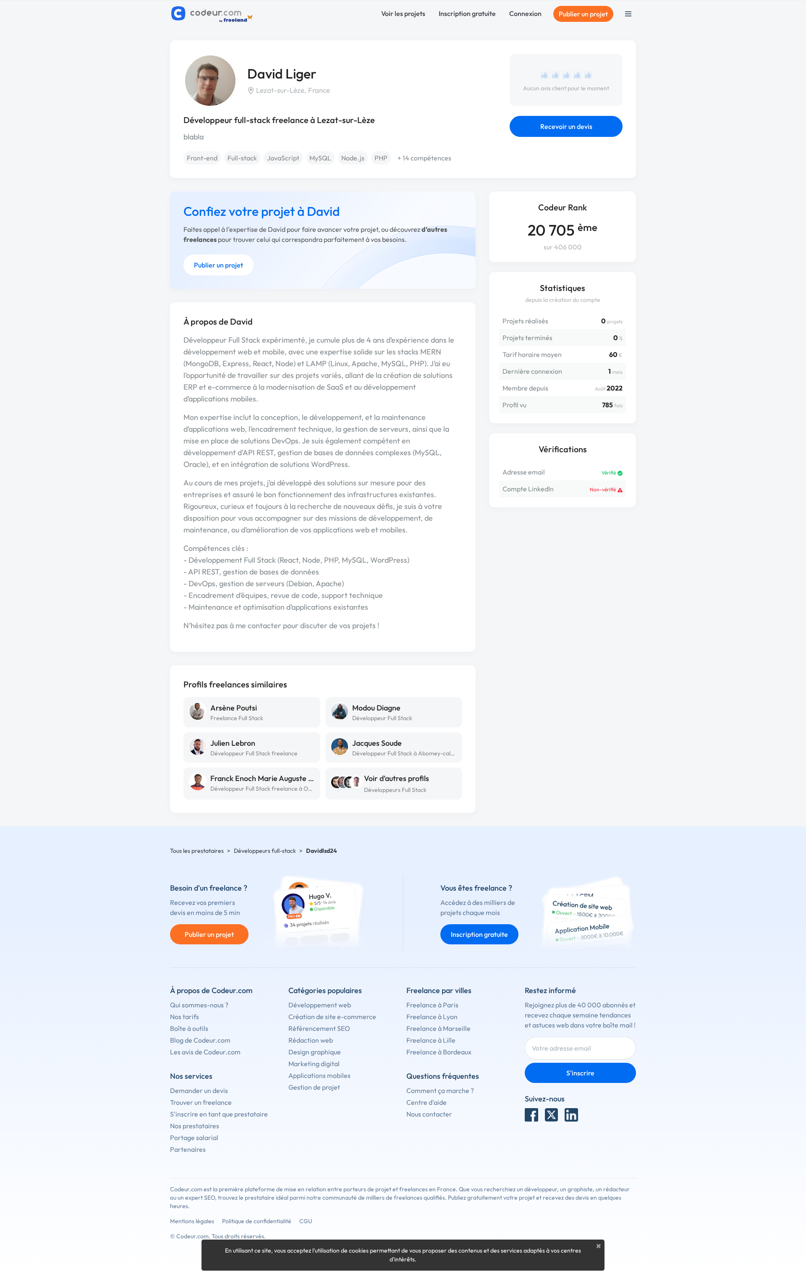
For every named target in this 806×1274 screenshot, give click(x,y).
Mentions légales (192, 1221)
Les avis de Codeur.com (205, 1052)
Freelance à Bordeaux (438, 1052)
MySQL (320, 158)
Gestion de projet (314, 1087)
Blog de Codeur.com (200, 1040)
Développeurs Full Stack (395, 790)
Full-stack (242, 158)
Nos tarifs (184, 1016)
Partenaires (188, 1149)
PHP (380, 158)
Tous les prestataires (197, 851)
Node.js (352, 158)
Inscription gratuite (467, 13)
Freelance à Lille (430, 1040)
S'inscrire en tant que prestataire (219, 1114)
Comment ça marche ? (440, 1090)
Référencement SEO (319, 1028)
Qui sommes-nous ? (199, 1005)
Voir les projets (403, 13)
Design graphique (314, 1052)
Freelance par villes (438, 990)
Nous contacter (429, 1114)
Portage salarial (194, 1137)
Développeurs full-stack (265, 851)
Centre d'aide (426, 1102)
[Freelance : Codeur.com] (213, 13)
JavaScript (283, 158)
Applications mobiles (319, 1075)
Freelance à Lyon (432, 1016)
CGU (305, 1221)
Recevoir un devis (566, 126)
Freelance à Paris (432, 1005)
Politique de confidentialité (256, 1221)
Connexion (525, 13)
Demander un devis (199, 1090)
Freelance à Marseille (438, 1028)
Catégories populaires (325, 990)
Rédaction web (310, 1040)
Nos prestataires (194, 1126)
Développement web (319, 1005)
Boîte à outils (189, 1028)
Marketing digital (314, 1063)
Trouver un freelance (201, 1102)
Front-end (202, 158)
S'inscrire (580, 1073)
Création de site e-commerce (332, 1016)
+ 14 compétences (424, 158)
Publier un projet (583, 14)
